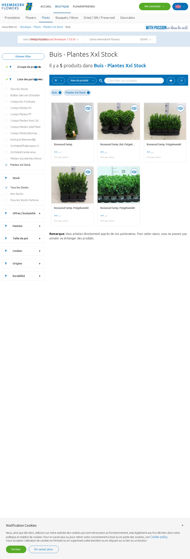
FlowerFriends (84, 6)
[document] (95, 533)
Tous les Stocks (19, 89)
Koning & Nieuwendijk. (23, 139)
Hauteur (18, 225)
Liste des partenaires (30, 79)
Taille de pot (20, 238)
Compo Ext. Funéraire (22, 101)
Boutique (62, 6)
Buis (54, 92)
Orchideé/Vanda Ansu (23, 152)
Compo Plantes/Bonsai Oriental (27, 133)
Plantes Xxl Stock (53, 26)
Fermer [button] (16, 549)
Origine (17, 263)
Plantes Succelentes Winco (26, 158)
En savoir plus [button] (44, 549)
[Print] (171, 80)
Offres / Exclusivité (24, 213)
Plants (37, 26)
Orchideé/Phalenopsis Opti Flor (27, 145)
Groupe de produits (29, 66)
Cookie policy (159, 537)
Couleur (17, 250)
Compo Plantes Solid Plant (25, 126)
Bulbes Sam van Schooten (25, 95)
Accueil (45, 6)
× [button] (182, 525)
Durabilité (19, 275)
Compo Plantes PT (20, 114)
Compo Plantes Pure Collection (27, 120)
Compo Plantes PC (21, 107)
